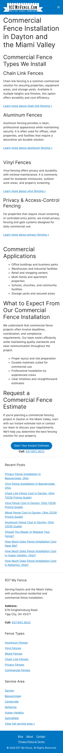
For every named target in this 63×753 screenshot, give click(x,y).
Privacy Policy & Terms (31, 741)
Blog (20, 736)
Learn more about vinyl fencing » (24, 191)
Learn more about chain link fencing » (27, 106)
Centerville (12, 701)
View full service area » (20, 723)
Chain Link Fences (16, 659)
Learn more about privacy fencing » (26, 234)
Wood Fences (13, 653)
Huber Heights (14, 712)
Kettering (10, 707)
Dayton (9, 690)
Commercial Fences (17, 670)
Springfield (12, 718)
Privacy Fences (14, 664)
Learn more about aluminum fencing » (27, 147)
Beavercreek (13, 696)
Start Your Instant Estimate (31, 445)
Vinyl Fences (13, 648)
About (29, 736)
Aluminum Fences (16, 642)
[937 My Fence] (23, 7)
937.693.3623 (35, 451)
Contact (40, 736)
